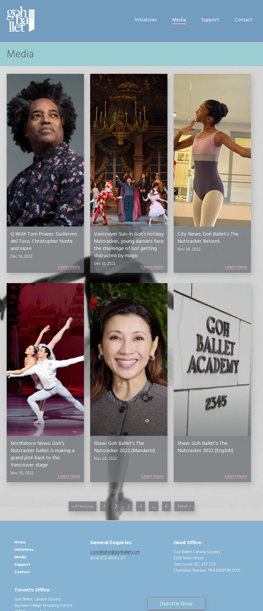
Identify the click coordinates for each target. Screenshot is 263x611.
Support (210, 20)
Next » (184, 506)
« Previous (82, 506)
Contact (243, 20)
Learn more (69, 267)
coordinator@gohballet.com (115, 552)
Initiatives (146, 20)
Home (19, 542)
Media (179, 20)
